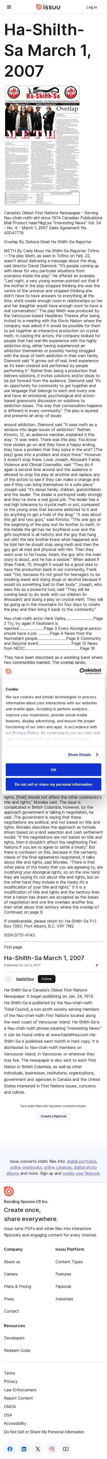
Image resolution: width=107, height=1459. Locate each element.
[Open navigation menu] (9, 7)
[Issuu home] (48, 7)
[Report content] (98, 966)
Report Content (18, 1398)
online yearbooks (26, 1167)
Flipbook (63, 1286)
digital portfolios (82, 1161)
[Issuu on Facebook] (10, 1449)
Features (63, 1273)
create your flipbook (81, 1173)
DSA (8, 1415)
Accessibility (15, 1423)
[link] (92, 7)
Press (9, 1298)
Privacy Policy (25, 733)
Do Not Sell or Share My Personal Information (44, 1432)
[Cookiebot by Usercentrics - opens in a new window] (79, 671)
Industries (64, 1298)
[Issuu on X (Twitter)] (38, 1449)
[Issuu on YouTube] (66, 1449)
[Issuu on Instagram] (52, 1449)
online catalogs (58, 1167)
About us (12, 1261)
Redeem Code (17, 1350)
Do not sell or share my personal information (53, 784)
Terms (9, 1373)
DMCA (10, 1406)
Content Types (69, 1261)
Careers (11, 1273)
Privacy (11, 1381)
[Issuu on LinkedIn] (24, 1449)
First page (13, 947)
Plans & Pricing (17, 1286)
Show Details (79, 754)
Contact (11, 1311)
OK (53, 769)
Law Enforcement (20, 1389)
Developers (14, 1337)
